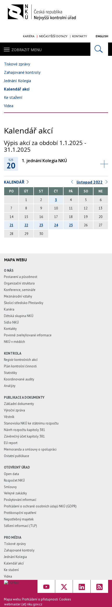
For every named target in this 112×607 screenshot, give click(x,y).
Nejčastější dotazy (53, 36)
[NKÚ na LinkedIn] (81, 586)
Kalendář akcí (17, 89)
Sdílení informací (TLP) (20, 526)
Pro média (12, 537)
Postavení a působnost (20, 277)
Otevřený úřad (17, 467)
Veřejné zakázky (15, 493)
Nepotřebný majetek (19, 519)
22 (26, 225)
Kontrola (12, 353)
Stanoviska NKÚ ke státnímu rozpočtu (31, 423)
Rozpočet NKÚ (14, 480)
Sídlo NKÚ (11, 322)
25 (71, 225)
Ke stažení (13, 97)
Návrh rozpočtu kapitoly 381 (24, 430)
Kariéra (28, 36)
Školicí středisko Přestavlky (23, 303)
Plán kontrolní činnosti (20, 366)
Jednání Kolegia (17, 80)
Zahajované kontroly (22, 72)
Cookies (65, 599)
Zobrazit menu (26, 49)
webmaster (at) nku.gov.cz (23, 604)
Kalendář (14, 182)
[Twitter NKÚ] (64, 586)
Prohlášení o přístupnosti (40, 599)
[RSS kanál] (99, 586)
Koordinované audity (19, 379)
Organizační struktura (19, 283)
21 (11, 225)
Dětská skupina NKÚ (18, 316)
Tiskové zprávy (17, 63)
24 (56, 225)
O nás (9, 270)
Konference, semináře (19, 290)
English (102, 36)
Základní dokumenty (19, 404)
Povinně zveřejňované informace (28, 335)
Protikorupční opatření (20, 513)
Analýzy (9, 386)
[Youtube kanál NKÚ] (46, 586)
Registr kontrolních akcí (21, 359)
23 (41, 225)
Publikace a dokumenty (24, 397)
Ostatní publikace (16, 456)
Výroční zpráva (14, 410)
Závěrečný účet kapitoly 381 (24, 436)
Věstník (9, 417)
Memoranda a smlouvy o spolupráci (30, 449)
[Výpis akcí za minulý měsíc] (72, 183)
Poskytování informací (20, 499)
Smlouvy (10, 487)
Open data (11, 474)
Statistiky (10, 373)
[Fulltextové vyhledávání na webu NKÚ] (99, 49)
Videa (8, 105)
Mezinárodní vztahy (18, 296)
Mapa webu (12, 599)
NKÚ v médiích (14, 341)
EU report (10, 443)
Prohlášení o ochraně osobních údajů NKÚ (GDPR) (40, 506)
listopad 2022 (90, 182)
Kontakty (79, 36)
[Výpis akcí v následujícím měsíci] (106, 183)
